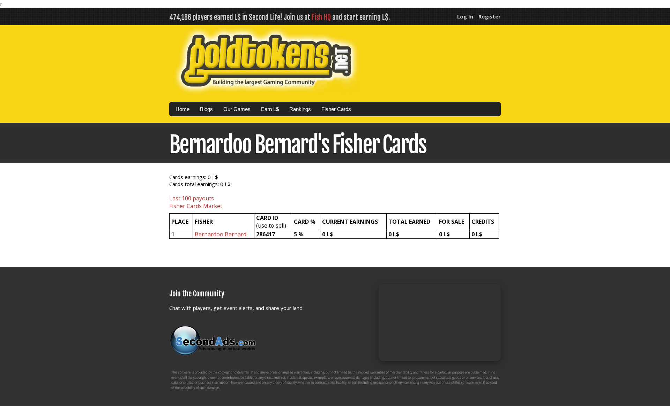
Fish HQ (321, 17)
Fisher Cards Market (195, 206)
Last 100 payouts (191, 198)
